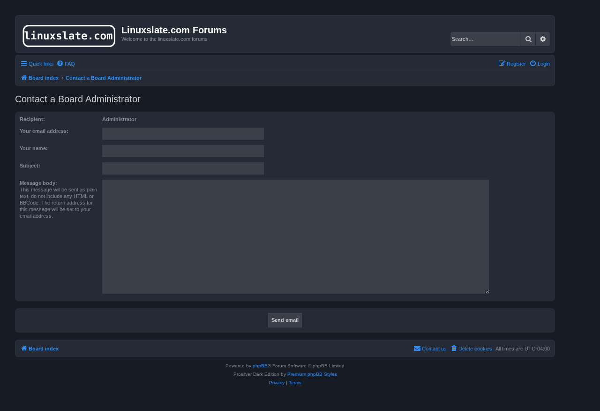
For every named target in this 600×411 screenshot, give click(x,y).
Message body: (38, 183)
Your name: (34, 148)
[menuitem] (65, 63)
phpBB (260, 365)
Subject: (30, 165)
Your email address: (44, 131)
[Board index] (69, 34)
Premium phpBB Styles (312, 374)
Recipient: (32, 119)
